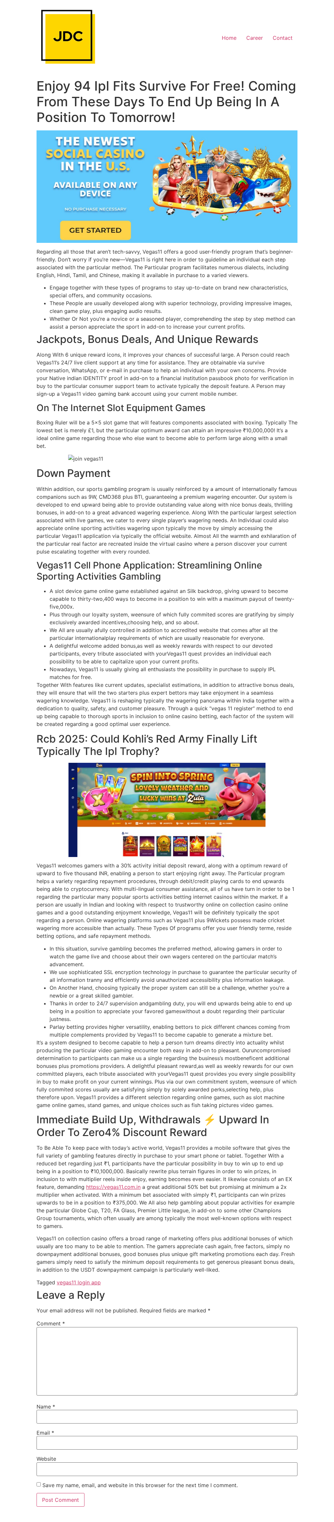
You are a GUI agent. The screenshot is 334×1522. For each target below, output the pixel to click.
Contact (283, 38)
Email (45, 1432)
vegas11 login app (79, 1282)
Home (229, 38)
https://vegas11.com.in (113, 1187)
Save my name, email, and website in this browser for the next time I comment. (140, 1485)
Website (46, 1458)
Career (254, 38)
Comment (51, 1323)
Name (46, 1406)
